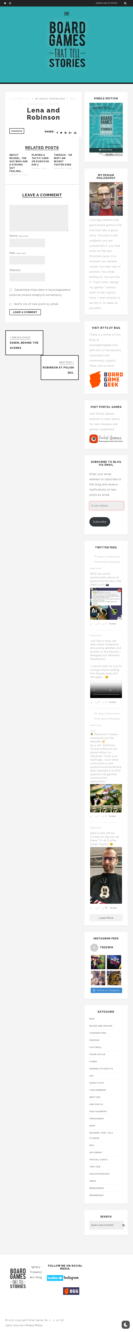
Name (18, 235)
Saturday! (95, 1152)
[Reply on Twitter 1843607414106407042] (92, 909)
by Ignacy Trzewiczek (50, 99)
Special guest (98, 1160)
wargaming (96, 1188)
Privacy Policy (34, 1325)
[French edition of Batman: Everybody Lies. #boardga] (114, 962)
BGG (92, 1019)
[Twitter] (6, 3)
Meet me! (95, 1097)
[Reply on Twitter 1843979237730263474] (92, 625)
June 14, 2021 (39, 168)
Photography (98, 1111)
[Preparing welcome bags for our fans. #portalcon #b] (98, 978)
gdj (91, 1076)
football (95, 1047)
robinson (16, 131)
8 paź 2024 (96, 635)
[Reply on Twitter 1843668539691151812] (92, 817)
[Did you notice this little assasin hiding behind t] (98, 962)
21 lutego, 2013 (20, 99)
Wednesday (96, 1195)
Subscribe (99, 521)
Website (14, 270)
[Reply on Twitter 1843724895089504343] (92, 703)
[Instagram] (11, 3)
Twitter (94, 1167)
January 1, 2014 (63, 168)
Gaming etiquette (101, 1069)
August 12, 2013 (18, 175)
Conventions (97, 1033)
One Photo (96, 1104)
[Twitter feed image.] (106, 604)
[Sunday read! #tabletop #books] (114, 978)
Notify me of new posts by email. (36, 304)
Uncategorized (99, 1174)
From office (97, 1054)
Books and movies (100, 1026)
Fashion (54, 104)
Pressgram (96, 1119)
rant (92, 1126)
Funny (93, 1061)
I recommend (97, 1090)
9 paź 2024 (96, 568)
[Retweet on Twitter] (95, 556)
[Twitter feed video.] (106, 689)
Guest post (96, 1083)
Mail (17, 253)
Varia (92, 1181)
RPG (91, 1145)
